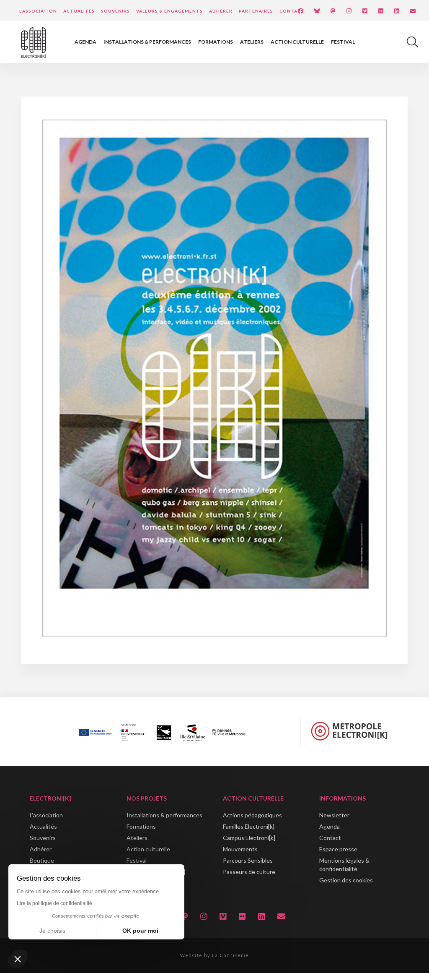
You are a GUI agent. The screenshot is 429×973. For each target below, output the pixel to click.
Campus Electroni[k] (249, 837)
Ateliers (252, 42)
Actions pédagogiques (252, 815)
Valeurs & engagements (169, 10)
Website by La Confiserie (214, 955)
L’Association (38, 10)
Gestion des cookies (346, 880)
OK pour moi (140, 930)
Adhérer (221, 10)
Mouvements (240, 849)
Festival (343, 42)
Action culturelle (297, 42)
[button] (18, 959)
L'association (46, 815)
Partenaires (256, 10)
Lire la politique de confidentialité (54, 903)
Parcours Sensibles (248, 860)
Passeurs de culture (249, 871)
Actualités (79, 10)
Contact (292, 10)
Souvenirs (115, 10)
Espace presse (338, 849)
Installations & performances (147, 42)
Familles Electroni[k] (248, 826)
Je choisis (52, 930)
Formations (215, 42)
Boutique (42, 860)
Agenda (85, 42)
